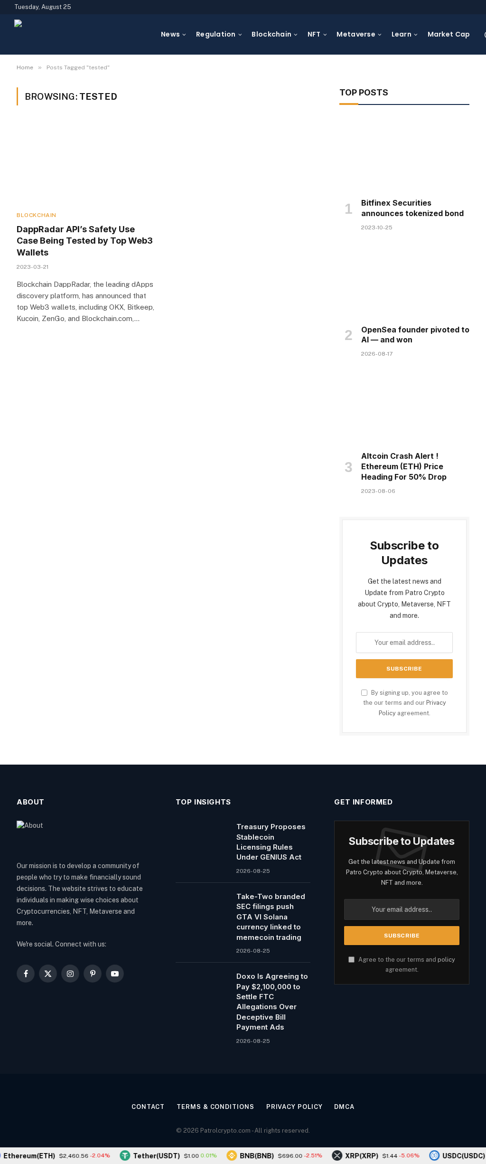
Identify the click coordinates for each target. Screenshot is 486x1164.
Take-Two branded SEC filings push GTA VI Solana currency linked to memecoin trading (270, 917)
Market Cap (449, 34)
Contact (148, 1106)
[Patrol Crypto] (81, 35)
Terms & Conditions (215, 1106)
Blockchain (271, 34)
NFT (314, 34)
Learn (401, 34)
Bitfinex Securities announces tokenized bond (412, 208)
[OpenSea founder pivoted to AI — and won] (404, 280)
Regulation (216, 34)
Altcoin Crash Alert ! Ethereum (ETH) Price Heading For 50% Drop (404, 466)
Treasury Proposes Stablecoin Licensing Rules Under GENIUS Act (271, 841)
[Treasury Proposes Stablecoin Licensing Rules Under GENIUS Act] (202, 839)
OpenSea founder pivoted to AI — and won (415, 335)
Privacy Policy (294, 1106)
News (170, 34)
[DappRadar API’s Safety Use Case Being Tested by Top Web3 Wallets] (86, 163)
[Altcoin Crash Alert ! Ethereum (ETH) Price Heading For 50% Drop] (404, 407)
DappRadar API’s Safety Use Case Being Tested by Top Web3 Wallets (85, 240)
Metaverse (355, 34)
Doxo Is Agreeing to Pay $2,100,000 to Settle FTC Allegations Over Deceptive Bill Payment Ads (272, 1002)
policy (446, 959)
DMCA (344, 1106)
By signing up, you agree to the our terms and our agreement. (405, 703)
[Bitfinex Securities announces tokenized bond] (404, 153)
